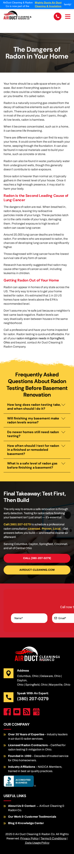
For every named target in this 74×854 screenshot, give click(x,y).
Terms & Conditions (53, 838)
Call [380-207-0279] (37, 558)
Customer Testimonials (40, 816)
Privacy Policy (29, 838)
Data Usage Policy (37, 842)
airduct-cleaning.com (37, 569)
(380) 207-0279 (32, 698)
